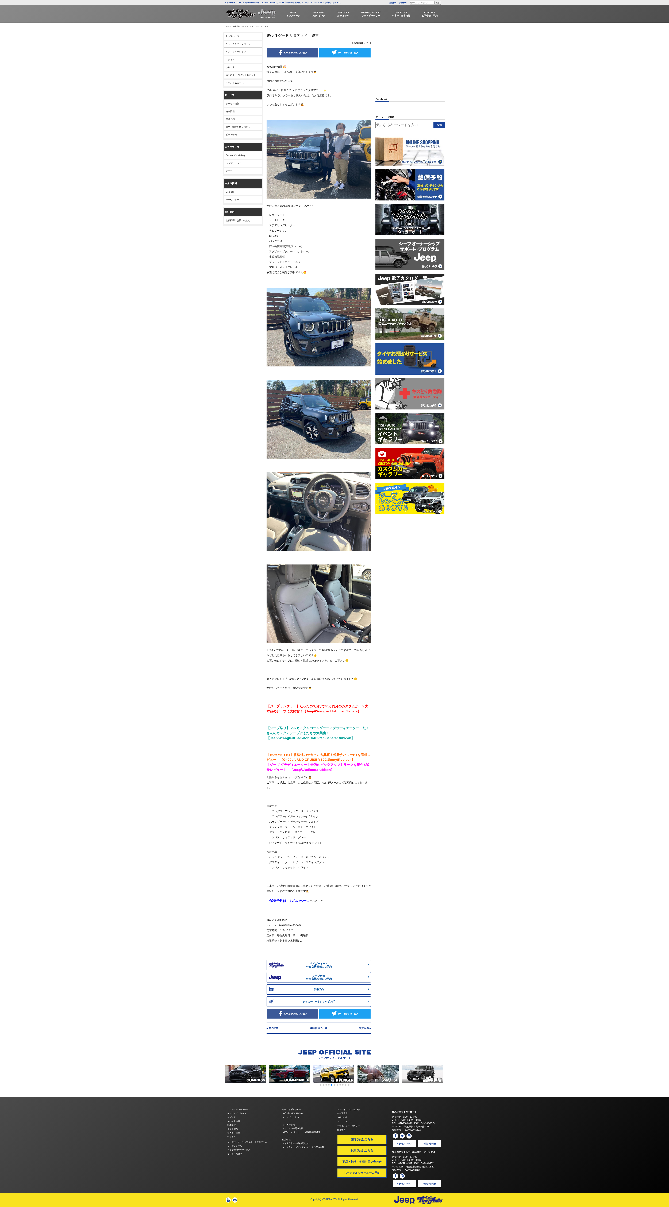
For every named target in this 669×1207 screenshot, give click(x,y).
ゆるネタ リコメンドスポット (241, 75)
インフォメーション (236, 51)
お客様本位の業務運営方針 (296, 1143)
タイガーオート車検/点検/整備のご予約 (319, 965)
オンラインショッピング (348, 1109)
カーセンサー (232, 199)
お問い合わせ (429, 1143)
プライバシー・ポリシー (348, 1126)
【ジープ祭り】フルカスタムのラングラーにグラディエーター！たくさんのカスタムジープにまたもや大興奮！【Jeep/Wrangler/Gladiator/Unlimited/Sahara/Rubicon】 (318, 733)
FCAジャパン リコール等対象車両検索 (302, 1132)
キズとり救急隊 (234, 1153)
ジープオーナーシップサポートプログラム (247, 1142)
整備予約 (392, 3)
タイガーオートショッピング (319, 1001)
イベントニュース (235, 83)
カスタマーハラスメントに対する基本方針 (304, 1147)
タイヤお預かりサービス (238, 1150)
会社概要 (341, 1129)
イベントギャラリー (291, 1109)
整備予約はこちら (362, 1139)
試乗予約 (402, 3)
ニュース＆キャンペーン (238, 44)
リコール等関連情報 (293, 1128)
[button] (320, 1085)
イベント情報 (233, 1121)
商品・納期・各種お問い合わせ (362, 1161)
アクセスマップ (404, 1143)
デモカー (230, 171)
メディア (230, 59)
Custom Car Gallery (235, 155)
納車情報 (236, 26)
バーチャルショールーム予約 (362, 1172)
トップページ (232, 36)
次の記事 (364, 1028)
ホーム (228, 26)
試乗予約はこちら (362, 1150)
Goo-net (230, 192)
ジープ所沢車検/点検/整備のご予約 (319, 977)
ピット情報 (231, 134)
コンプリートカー (235, 163)
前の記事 (273, 1028)
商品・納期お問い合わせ (238, 127)
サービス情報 (232, 103)
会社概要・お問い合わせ (238, 220)
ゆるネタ (230, 67)
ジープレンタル (234, 1146)
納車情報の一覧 (318, 1028)
